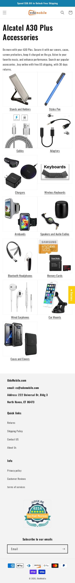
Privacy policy (14, 470)
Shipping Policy (15, 431)
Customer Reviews (16, 479)
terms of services (16, 487)
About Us (11, 447)
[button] (5, 13)
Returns (11, 423)
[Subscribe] (64, 549)
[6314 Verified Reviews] (37, 527)
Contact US (13, 439)
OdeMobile (41, 578)
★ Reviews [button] (72, 295)
